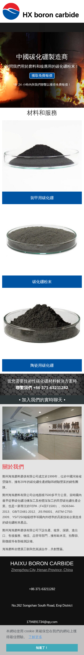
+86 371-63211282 (42, 589)
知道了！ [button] (42, 647)
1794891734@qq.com (42, 622)
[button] (42, 27)
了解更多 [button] (35, 637)
